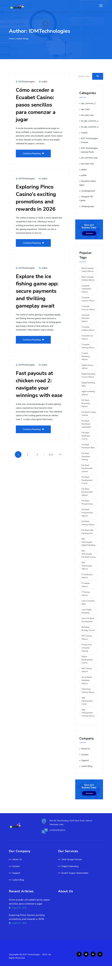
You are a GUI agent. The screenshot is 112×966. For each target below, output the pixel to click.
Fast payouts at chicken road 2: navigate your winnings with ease (39, 384)
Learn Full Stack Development (88, 620)
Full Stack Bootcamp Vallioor (86, 403)
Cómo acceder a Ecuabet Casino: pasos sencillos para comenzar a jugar (35, 104)
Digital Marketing (69, 866)
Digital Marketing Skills (88, 384)
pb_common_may (89, 157)
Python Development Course (87, 659)
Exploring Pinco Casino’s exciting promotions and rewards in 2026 (36, 198)
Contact (85, 754)
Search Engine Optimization (74, 873)
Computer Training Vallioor (88, 346)
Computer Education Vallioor (86, 318)
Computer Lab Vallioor (87, 337)
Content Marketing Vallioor (85, 356)
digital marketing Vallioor (88, 393)
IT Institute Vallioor (86, 585)
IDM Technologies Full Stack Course (88, 554)
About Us (85, 748)
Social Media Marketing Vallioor (87, 680)
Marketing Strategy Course (88, 629)
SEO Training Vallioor (87, 670)
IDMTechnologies (26, 81)
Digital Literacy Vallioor (88, 367)
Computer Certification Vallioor (86, 289)
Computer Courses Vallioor (88, 308)
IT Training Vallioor (86, 594)
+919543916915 (57, 830)
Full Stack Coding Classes (88, 414)
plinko (84, 169)
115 (51, 454)
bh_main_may (87, 115)
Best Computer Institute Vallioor (88, 278)
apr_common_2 (88, 103)
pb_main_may (87, 163)
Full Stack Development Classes (87, 468)
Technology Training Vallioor (88, 690)
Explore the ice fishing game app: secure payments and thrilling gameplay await (37, 291)
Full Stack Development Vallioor (87, 492)
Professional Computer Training (87, 647)
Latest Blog (86, 766)
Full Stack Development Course (87, 480)
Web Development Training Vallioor (88, 713)
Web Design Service (71, 859)
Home (12, 38)
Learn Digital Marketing (87, 611)
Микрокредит (87, 206)
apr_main (85, 109)
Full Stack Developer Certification (86, 424)
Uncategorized (88, 191)
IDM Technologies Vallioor (87, 565)
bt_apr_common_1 (89, 121)
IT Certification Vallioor (87, 576)
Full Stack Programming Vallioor (87, 512)
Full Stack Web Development (87, 532)
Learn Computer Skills (88, 602)
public (44, 81)
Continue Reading (32, 153)
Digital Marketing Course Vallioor (88, 375)
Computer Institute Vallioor (88, 328)
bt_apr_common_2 (89, 126)
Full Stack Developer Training (86, 456)
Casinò (84, 132)
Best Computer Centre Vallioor (88, 270)
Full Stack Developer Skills (88, 446)
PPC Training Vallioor (87, 637)
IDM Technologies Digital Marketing (88, 542)
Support (85, 760)
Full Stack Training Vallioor (88, 523)
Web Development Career (87, 701)
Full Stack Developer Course (86, 436)
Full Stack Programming (87, 502)
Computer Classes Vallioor (88, 299)
